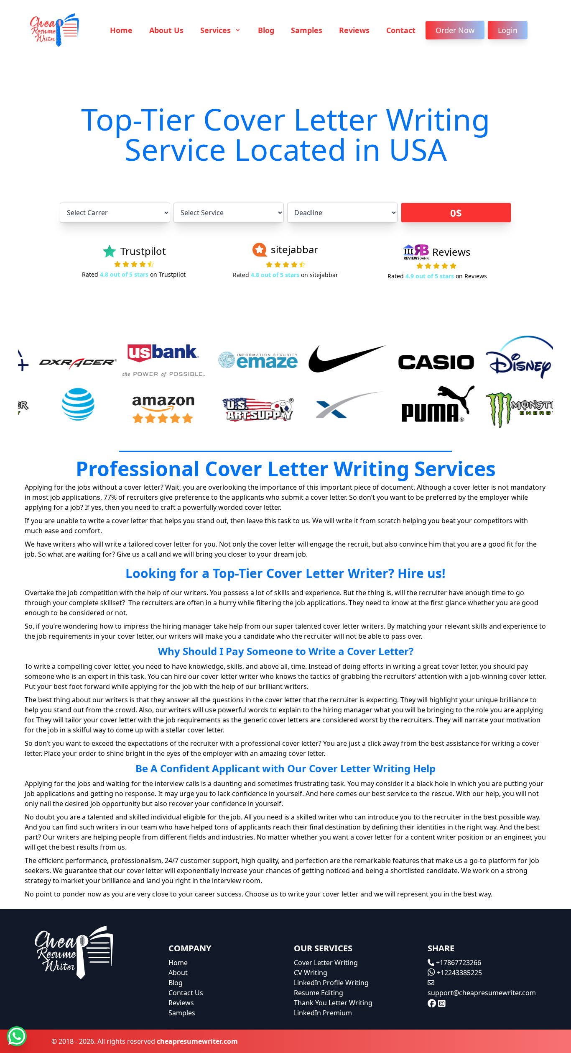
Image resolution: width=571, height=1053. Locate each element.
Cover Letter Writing (326, 962)
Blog (266, 30)
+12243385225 (458, 972)
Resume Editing (318, 992)
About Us (166, 30)
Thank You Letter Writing (333, 1002)
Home (121, 30)
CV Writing (310, 972)
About (178, 972)
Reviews (354, 30)
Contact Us (185, 992)
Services (216, 30)
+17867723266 (457, 962)
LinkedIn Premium (323, 1012)
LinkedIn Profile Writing (331, 982)
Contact (401, 30)
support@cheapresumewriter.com (482, 992)
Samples (306, 30)
